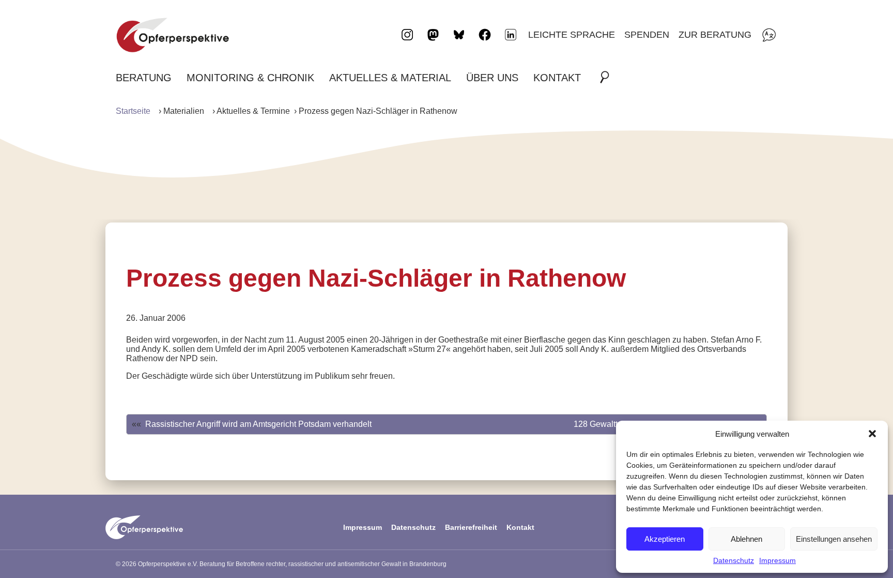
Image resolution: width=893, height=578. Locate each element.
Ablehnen (746, 539)
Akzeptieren (664, 539)
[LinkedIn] (510, 34)
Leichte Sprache (571, 34)
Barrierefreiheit (471, 527)
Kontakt (557, 77)
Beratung (144, 77)
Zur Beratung (715, 34)
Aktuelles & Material (390, 77)
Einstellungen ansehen (834, 539)
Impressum (777, 560)
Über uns (492, 77)
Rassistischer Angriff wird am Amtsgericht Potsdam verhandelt (258, 424)
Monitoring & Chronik (250, 77)
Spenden (646, 34)
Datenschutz (733, 560)
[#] (608, 77)
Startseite (133, 111)
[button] (872, 433)
